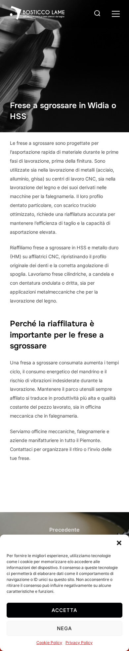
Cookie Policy (49, 642)
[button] (115, 13)
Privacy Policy (79, 642)
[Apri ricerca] (105, 13)
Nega (64, 628)
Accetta (64, 610)
